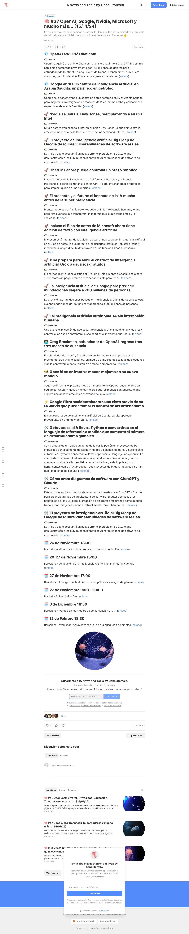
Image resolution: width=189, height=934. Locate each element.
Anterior (54, 735)
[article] (94, 806)
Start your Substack (84, 921)
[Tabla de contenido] (3, 467)
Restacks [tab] (64, 755)
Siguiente (134, 735)
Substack (80, 928)
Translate (50, 16)
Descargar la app (108, 921)
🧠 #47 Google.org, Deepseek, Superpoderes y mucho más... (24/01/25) (78, 824)
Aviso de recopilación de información (85, 902)
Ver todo (50, 872)
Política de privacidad (112, 902)
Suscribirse (159, 5)
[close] (121, 851)
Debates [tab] (72, 790)
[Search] (141, 5)
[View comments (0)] (56, 47)
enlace (124, 76)
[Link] (40, 54)
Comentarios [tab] (51, 755)
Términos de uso (94, 900)
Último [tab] (62, 790)
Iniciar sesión (177, 5)
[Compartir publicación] (147, 5)
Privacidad (90, 914)
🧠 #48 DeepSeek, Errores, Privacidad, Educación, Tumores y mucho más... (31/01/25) (76, 799)
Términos (101, 914)
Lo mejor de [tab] (51, 790)
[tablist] (57, 755)
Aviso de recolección (116, 914)
